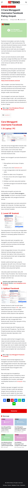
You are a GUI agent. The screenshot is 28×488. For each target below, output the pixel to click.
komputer (19, 381)
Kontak (9, 485)
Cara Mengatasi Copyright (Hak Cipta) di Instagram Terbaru (20, 428)
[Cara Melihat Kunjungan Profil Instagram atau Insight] (21, 437)
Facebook (4, 6)
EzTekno (11, 482)
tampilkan (7, 115)
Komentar (14, 411)
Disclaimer (22, 485)
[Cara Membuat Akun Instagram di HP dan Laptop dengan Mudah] (7, 437)
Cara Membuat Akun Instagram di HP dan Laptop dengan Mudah (7, 444)
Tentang (5, 485)
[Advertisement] (14, 467)
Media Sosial (12, 6)
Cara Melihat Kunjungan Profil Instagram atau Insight (21, 444)
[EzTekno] (14, 2)
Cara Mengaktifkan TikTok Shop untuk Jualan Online (6, 428)
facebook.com (18, 167)
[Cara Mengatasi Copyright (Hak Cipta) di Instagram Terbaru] (21, 422)
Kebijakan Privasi (16, 485)
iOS (17, 307)
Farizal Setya (5, 19)
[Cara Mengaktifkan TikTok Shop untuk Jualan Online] (7, 422)
